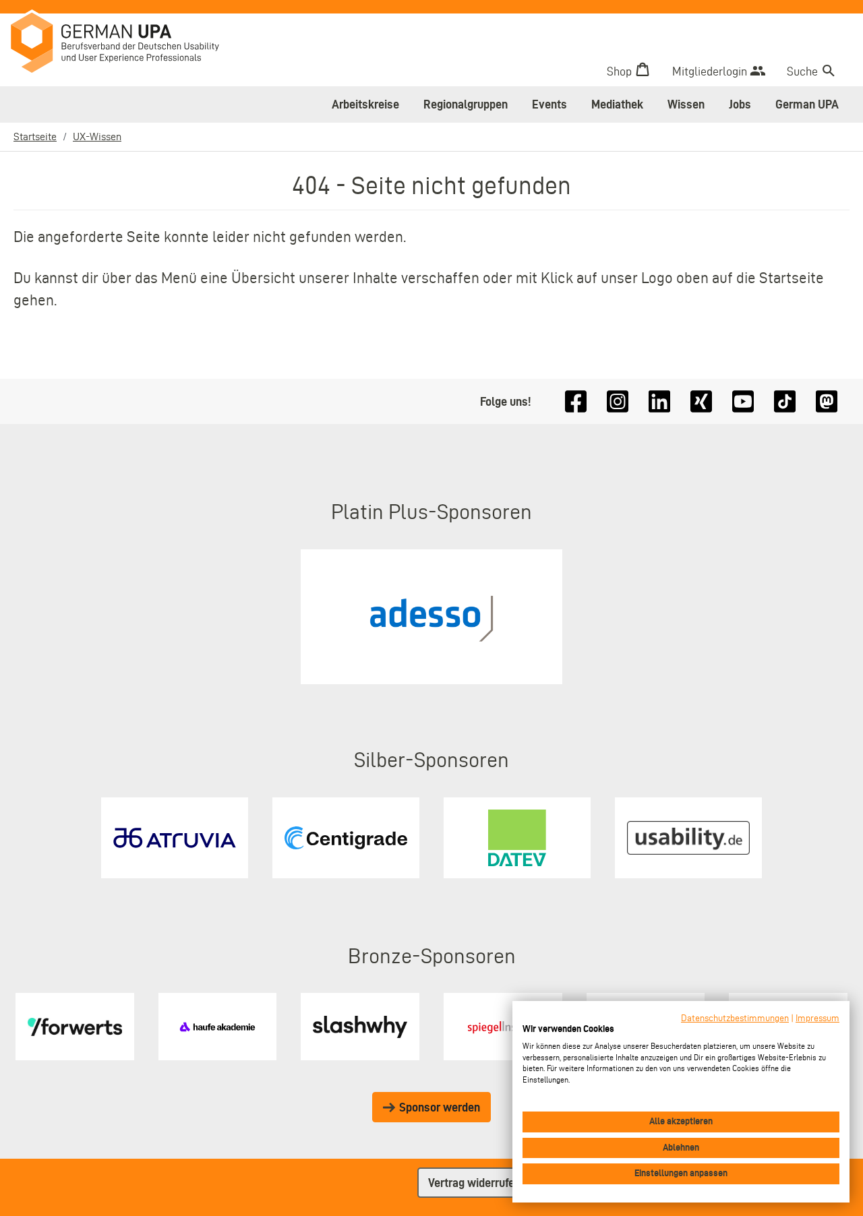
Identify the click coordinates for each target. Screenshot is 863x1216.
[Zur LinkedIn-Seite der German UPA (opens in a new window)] (659, 401)
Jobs (740, 104)
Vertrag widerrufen (474, 1182)
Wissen (686, 104)
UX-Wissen (97, 136)
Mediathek (617, 104)
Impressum (817, 1018)
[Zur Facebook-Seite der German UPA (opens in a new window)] (576, 401)
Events (549, 104)
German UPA (807, 104)
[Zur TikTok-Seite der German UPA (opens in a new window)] (785, 401)
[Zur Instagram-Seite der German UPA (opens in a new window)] (617, 401)
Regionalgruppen (465, 104)
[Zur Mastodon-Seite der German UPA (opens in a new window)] (826, 401)
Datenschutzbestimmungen (735, 1018)
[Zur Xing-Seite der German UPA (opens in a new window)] (701, 401)
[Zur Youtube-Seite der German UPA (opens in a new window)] (743, 401)
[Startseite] (125, 44)
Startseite (35, 136)
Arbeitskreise (365, 104)
